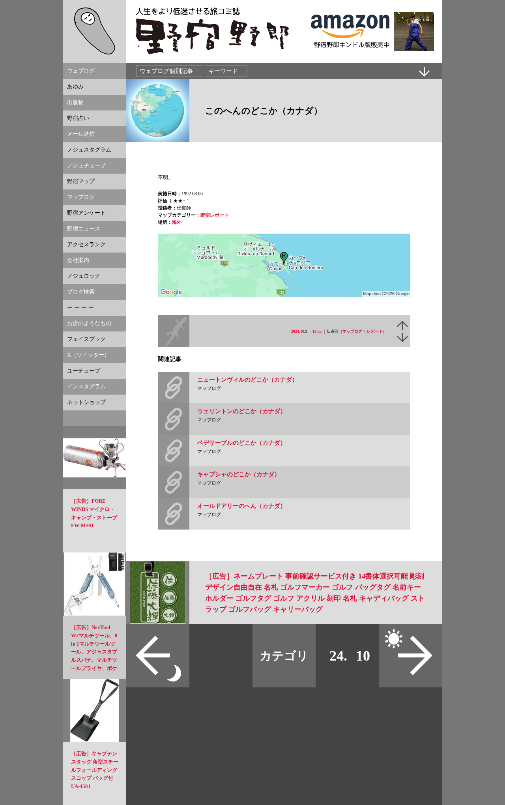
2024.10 (297, 331)
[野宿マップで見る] (284, 295)
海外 (176, 222)
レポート (375, 331)
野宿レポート (214, 215)
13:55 (317, 331)
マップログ (352, 331)
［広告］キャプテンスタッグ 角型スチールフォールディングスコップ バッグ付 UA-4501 (94, 770)
